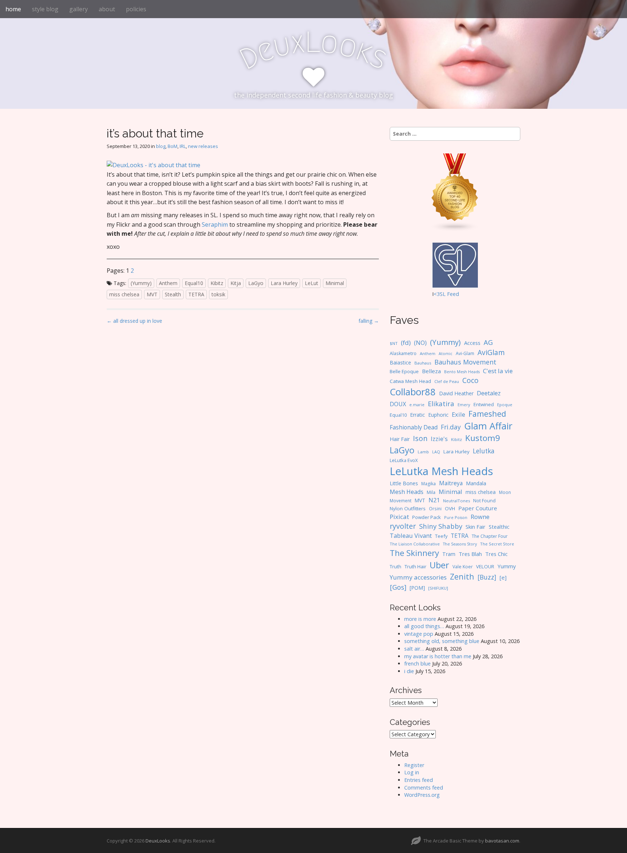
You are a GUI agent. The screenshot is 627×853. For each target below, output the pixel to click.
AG (488, 342)
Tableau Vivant (411, 535)
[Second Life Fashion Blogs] (455, 192)
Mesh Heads (406, 492)
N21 (434, 500)
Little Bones (404, 483)
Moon (505, 492)
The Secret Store (497, 544)
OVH (450, 508)
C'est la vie (498, 371)
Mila (431, 492)
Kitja (235, 283)
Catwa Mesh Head (410, 381)
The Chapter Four (490, 536)
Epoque (504, 404)
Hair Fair (400, 439)
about (107, 9)
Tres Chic (496, 553)
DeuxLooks (158, 840)
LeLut (311, 283)
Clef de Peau (446, 381)
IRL (183, 146)
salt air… (414, 648)
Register (414, 765)
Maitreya (451, 483)
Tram (448, 554)
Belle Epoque (404, 371)
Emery (464, 404)
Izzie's (439, 438)
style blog (45, 9)
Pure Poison (455, 517)
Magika (428, 484)
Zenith (462, 576)
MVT (152, 294)
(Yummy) (141, 283)
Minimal (334, 283)
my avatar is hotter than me (437, 656)
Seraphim (215, 224)
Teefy (441, 536)
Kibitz (216, 283)
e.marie (417, 404)
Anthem (168, 283)
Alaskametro (403, 353)
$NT (394, 343)
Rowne (480, 516)
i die (409, 671)
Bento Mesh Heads (462, 371)
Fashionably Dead (414, 427)
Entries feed (418, 779)
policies (136, 9)
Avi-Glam (465, 353)
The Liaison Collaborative (415, 544)
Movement (400, 501)
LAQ (436, 451)
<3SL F (442, 293)
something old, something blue (441, 641)
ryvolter (403, 526)
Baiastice (400, 362)
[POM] (417, 587)
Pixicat (399, 516)
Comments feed (423, 787)
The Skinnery (414, 552)
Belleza (431, 371)
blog (160, 146)
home (13, 9)
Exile (458, 414)
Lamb (423, 451)
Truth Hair (415, 566)
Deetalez (489, 393)
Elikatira (441, 403)
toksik (218, 294)
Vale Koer (462, 567)
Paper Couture (477, 508)
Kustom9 (482, 438)
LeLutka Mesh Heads (441, 471)
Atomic (445, 353)
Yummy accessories (418, 577)
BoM (172, 146)
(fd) (406, 342)
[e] (503, 577)
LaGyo (255, 283)
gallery (78, 9)
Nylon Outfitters (408, 508)
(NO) (420, 343)
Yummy (506, 566)
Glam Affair (488, 426)
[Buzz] (487, 577)
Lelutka (484, 451)
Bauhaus (422, 363)
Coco (470, 380)
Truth (395, 566)
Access (472, 342)
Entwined (484, 404)
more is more (420, 618)
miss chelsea (124, 294)
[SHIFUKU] (438, 588)
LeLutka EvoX (404, 460)
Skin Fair (475, 526)
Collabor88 (413, 392)
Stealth (173, 294)
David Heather (456, 393)
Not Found (484, 501)
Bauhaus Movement (465, 362)
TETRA (196, 294)
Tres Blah (470, 553)
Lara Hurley (284, 283)
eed (454, 293)
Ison (420, 438)
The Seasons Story (460, 544)
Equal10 (194, 283)
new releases (203, 146)
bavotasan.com (502, 840)
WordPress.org (422, 794)
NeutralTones (456, 500)
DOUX (398, 404)
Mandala (476, 483)
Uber (439, 565)
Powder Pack (426, 517)
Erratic (417, 414)
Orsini (435, 508)
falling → (368, 320)
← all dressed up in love (134, 320)
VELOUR (485, 566)
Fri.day (451, 427)
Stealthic (499, 526)
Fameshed (487, 413)
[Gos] (398, 587)
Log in (411, 772)
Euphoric (438, 414)
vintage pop (418, 633)
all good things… (424, 626)
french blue (417, 663)
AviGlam (491, 352)
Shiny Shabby (440, 526)
